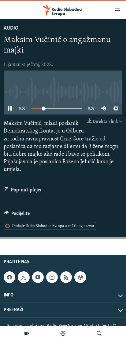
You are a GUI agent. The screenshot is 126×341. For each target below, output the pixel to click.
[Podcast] (63, 333)
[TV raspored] (80, 277)
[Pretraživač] (99, 333)
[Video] (27, 333)
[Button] (17, 215)
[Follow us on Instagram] (52, 277)
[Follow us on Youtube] (38, 277)
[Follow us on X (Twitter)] (23, 277)
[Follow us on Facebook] (9, 277)
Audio (11, 28)
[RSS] (66, 277)
